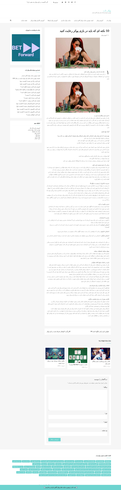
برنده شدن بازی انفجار (57, 466)
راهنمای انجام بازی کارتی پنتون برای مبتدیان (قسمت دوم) (88, 469)
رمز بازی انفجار (56, 469)
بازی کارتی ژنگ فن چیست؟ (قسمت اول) (30, 84)
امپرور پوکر (37, 133)
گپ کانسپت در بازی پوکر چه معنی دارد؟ (37, 2)
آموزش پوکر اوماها (53, 20)
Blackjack (107, 461)
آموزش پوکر (100, 20)
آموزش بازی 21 (79, 461)
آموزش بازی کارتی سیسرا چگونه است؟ (30, 86)
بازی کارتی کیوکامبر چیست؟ (33, 114)
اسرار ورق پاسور (17, 461)
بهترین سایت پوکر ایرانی (34, 130)
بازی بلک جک (51, 464)
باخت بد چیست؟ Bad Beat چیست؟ (78, 364)
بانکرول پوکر (67, 466)
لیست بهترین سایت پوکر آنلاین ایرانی (83, 20)
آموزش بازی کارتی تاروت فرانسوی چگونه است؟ (52, 461)
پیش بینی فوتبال (36, 131)
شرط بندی (97, 472)
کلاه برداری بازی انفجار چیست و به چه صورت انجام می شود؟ (53, 475)
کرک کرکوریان (71, 475)
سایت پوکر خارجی (66, 20)
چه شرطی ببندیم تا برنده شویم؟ (93, 475)
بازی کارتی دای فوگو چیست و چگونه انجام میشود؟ (27, 89)
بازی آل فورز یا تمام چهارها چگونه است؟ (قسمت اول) (75, 464)
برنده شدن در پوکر (46, 466)
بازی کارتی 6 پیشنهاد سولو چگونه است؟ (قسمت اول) (98, 466)
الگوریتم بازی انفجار (93, 464)
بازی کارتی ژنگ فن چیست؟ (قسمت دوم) (30, 81)
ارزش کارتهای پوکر (35, 461)
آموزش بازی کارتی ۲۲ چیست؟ (32, 95)
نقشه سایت (24, 20)
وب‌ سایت (104, 430)
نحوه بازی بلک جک (52, 472)
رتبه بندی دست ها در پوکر (67, 469)
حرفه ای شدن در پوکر (29, 466)
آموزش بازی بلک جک (35, 128)
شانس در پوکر (24, 469)
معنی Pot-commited (62, 472)
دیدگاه (105, 387)
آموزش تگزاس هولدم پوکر (37, 20)
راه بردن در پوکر (106, 469)
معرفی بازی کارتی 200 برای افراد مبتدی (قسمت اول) (81, 472)
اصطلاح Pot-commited (105, 464)
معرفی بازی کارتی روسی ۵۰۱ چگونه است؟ (29, 100)
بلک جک (38, 466)
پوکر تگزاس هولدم (106, 475)
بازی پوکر (44, 464)
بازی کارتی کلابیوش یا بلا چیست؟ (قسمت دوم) (28, 109)
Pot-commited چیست (90, 461)
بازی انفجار (37, 138)
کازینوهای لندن (80, 475)
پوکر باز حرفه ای (20, 472)
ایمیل (105, 422)
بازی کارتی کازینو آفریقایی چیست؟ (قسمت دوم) (28, 103)
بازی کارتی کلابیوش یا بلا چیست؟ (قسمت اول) (28, 112)
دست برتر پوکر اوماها (18, 466)
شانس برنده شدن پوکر (34, 469)
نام (106, 413)
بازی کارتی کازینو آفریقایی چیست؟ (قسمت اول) (28, 106)
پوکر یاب (107, 11)
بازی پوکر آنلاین (36, 464)
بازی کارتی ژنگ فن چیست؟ (78, 466)
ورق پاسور (35, 472)
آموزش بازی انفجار (69, 461)
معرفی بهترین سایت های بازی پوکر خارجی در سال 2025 (26, 78)
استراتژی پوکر (26, 461)
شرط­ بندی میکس (106, 472)
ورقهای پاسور (43, 472)
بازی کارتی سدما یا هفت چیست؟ (32, 98)
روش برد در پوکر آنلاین (46, 469)
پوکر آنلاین (37, 136)
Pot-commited (100, 461)
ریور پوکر (38, 135)
